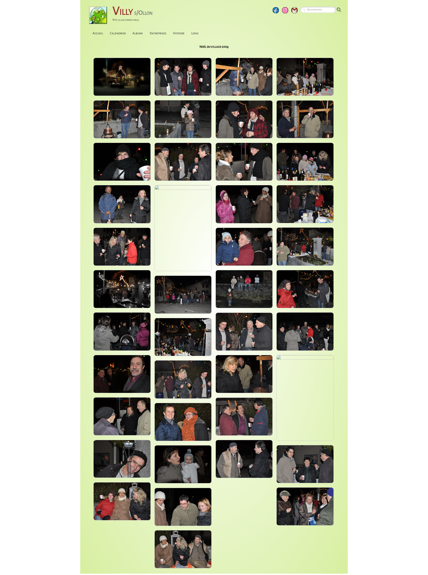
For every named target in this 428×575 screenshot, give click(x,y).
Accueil (98, 33)
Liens (194, 33)
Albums (137, 33)
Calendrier (118, 33)
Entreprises (158, 33)
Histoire (179, 33)
